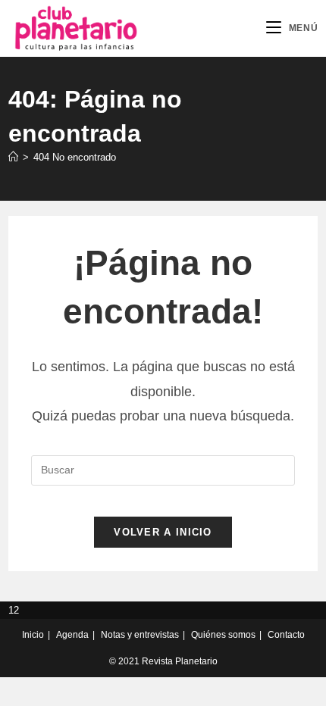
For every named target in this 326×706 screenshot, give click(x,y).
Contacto (286, 634)
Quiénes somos (223, 634)
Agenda (72, 634)
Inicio (33, 634)
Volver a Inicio (163, 532)
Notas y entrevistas (140, 634)
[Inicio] (13, 157)
